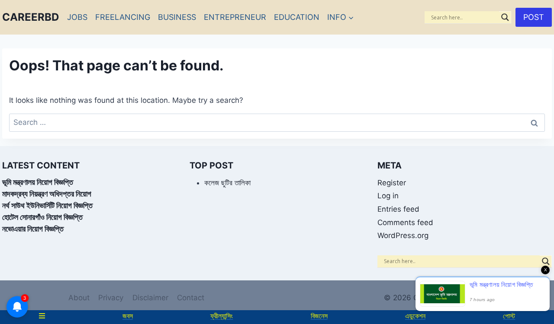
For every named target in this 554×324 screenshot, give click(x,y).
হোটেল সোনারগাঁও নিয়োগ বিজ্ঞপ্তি (42, 217)
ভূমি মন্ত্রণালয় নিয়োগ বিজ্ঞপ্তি (37, 182)
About (79, 297)
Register (391, 182)
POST (533, 17)
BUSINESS (177, 17)
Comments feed (405, 222)
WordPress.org (402, 235)
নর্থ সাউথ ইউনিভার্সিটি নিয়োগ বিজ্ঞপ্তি (47, 205)
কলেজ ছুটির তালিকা (227, 182)
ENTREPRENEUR (235, 17)
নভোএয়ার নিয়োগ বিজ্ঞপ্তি (33, 228)
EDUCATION (296, 17)
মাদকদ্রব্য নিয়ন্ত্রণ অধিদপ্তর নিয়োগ (46, 193)
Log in (388, 195)
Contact (190, 297)
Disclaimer (150, 297)
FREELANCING (122, 17)
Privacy (110, 297)
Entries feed (398, 209)
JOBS (77, 17)
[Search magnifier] (505, 17)
